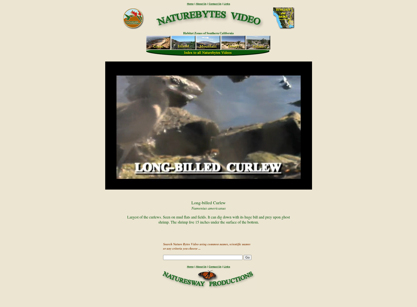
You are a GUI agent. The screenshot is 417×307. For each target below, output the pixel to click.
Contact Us (215, 3)
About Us (201, 3)
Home (190, 3)
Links (227, 3)
